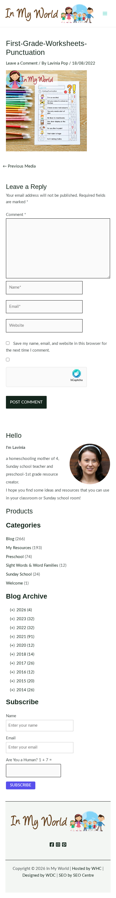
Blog (10, 539)
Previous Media (19, 166)
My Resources (18, 548)
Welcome (14, 583)
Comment (16, 215)
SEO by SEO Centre (76, 875)
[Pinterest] (64, 844)
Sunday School (19, 574)
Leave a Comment (21, 63)
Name (11, 716)
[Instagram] (58, 844)
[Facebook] (51, 844)
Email (11, 738)
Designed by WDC (39, 875)
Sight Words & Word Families (32, 565)
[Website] (44, 327)
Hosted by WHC (86, 869)
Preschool (15, 557)
